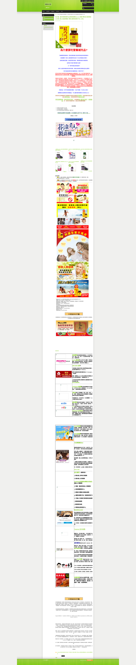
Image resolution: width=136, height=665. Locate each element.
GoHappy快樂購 (76, 386)
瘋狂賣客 (74, 402)
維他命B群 (82, 97)
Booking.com (78, 510)
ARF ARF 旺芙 (76, 365)
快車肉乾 (77, 577)
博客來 (74, 392)
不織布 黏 (64, 171)
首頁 (55, 14)
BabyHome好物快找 (77, 410)
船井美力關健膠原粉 (75, 382)
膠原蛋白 (67, 97)
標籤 (56, 652)
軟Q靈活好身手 (83, 99)
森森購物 (74, 355)
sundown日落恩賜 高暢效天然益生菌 (84, 481)
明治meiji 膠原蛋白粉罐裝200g (81, 652)
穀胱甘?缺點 (76, 469)
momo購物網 (75, 360)
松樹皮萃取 (57, 350)
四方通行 (77, 472)
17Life (73, 406)
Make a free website (83, 660)
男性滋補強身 (59, 99)
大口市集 (79, 559)
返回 (56, 657)
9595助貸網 (77, 426)
